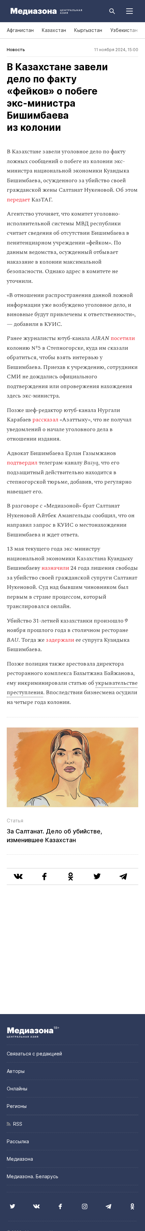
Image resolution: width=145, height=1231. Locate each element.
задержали (60, 640)
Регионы (17, 1106)
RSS (16, 1124)
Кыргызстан (88, 30)
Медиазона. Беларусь (32, 1176)
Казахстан (54, 30)
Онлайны (17, 1088)
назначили (55, 568)
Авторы (16, 1071)
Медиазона (20, 1159)
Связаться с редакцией (34, 1053)
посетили (123, 338)
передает (18, 199)
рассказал (45, 419)
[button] (129, 11)
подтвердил (22, 462)
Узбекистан (124, 30)
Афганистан (20, 30)
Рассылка (18, 1141)
